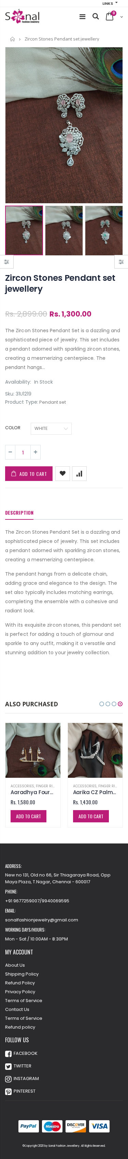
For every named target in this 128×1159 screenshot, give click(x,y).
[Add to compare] (79, 473)
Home (12, 39)
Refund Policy (20, 983)
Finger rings (48, 786)
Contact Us (17, 1009)
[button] (102, 704)
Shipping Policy (22, 974)
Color (12, 428)
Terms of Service (23, 1000)
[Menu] (82, 16)
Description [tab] (19, 512)
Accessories (22, 786)
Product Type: (21, 402)
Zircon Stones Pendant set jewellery (60, 283)
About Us (15, 965)
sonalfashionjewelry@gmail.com (41, 920)
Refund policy (20, 1027)
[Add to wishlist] (62, 473)
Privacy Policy (20, 991)
